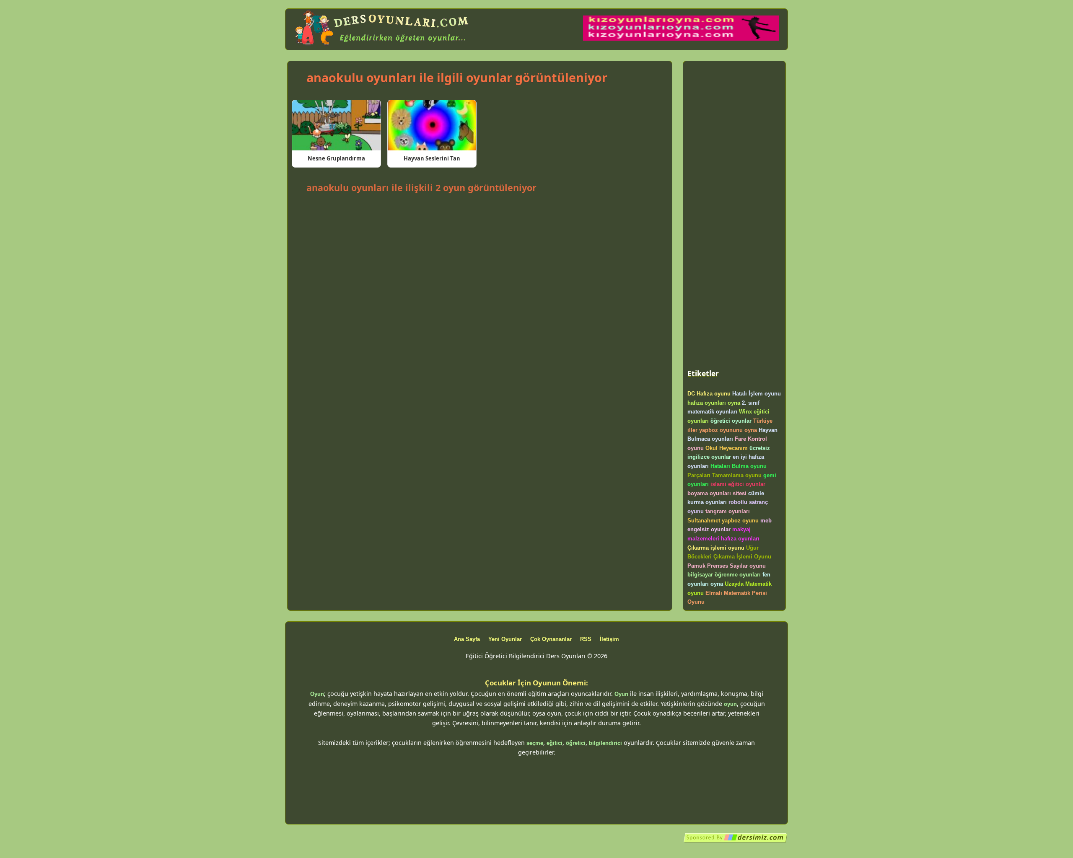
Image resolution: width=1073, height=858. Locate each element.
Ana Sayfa (467, 639)
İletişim (609, 639)
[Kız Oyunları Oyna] (681, 39)
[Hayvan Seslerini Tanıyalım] (432, 125)
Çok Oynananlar (551, 639)
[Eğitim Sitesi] (735, 841)
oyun (730, 704)
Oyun (317, 694)
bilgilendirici (605, 743)
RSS (585, 639)
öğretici (576, 743)
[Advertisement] (479, 218)
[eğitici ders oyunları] (383, 45)
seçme (534, 743)
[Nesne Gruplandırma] (336, 125)
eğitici (554, 743)
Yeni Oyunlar (505, 639)
